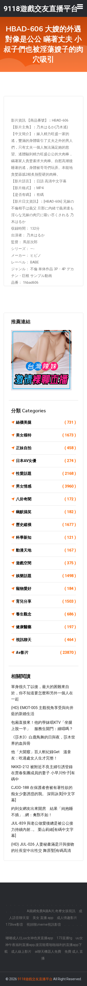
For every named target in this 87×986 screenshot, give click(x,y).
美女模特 (46, 435)
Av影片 (46, 652)
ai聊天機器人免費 (48, 951)
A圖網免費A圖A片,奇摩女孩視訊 (51, 911)
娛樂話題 (46, 575)
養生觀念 (46, 614)
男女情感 (46, 486)
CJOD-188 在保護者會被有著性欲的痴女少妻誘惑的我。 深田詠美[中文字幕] (43, 793)
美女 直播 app (43, 918)
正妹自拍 (46, 448)
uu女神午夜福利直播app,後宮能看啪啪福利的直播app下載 (43, 944)
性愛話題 (46, 473)
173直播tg (64, 938)
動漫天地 (46, 550)
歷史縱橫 (46, 524)
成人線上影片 (21, 951)
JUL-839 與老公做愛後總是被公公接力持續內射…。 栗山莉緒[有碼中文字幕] (42, 829)
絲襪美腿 (46, 422)
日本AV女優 (46, 460)
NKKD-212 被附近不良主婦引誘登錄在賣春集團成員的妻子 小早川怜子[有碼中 (43, 773)
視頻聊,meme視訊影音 (44, 924)
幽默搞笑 (46, 512)
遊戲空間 (46, 563)
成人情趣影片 (67, 918)
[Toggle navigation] (80, 6)
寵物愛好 (46, 588)
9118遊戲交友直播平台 (35, 979)
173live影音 (14, 924)
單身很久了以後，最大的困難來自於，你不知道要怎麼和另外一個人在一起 (42, 692)
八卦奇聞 (46, 499)
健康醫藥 (46, 627)
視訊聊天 (46, 639)
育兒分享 (46, 601)
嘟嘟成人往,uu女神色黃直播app (29, 938)
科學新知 (46, 537)
